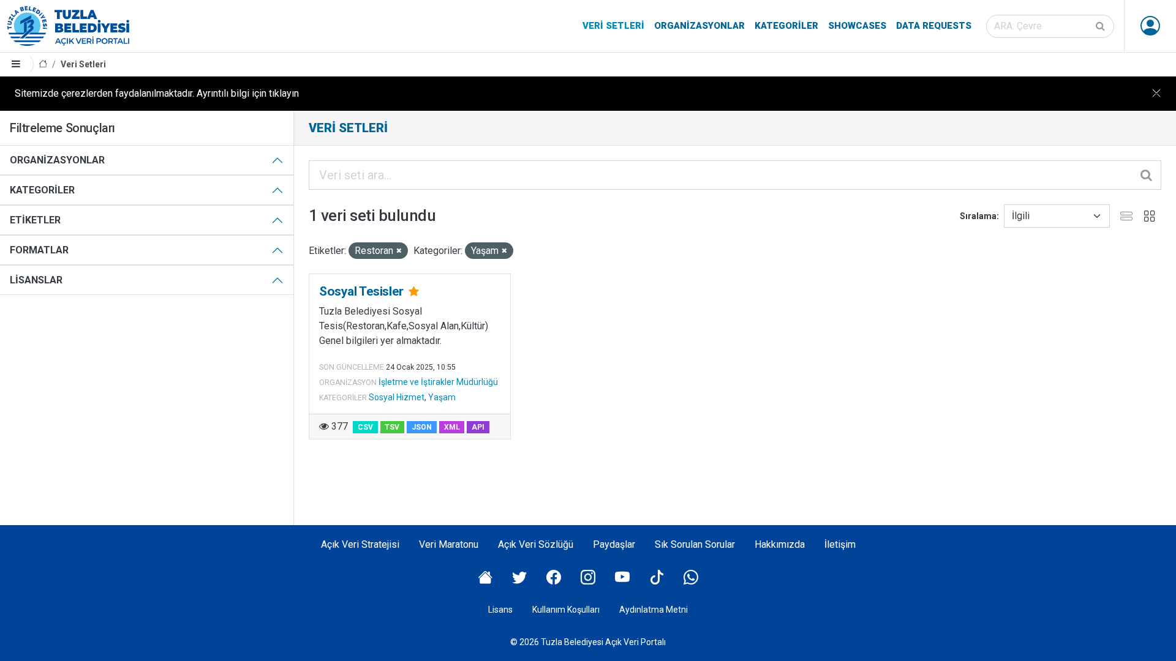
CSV (365, 427)
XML (452, 427)
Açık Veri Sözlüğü (535, 544)
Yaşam (442, 397)
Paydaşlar (614, 544)
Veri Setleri (613, 25)
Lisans (500, 609)
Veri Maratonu (448, 544)
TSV (392, 427)
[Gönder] (1101, 26)
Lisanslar (36, 280)
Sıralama (978, 216)
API (478, 427)
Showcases (857, 25)
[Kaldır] (399, 251)
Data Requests (933, 25)
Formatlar (39, 250)
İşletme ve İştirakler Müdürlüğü (438, 382)
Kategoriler (786, 25)
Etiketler (35, 220)
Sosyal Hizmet (396, 397)
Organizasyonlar (699, 25)
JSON (422, 427)
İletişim (840, 544)
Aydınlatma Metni (653, 609)
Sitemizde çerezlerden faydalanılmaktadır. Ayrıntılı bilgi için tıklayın (157, 93)
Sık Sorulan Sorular (695, 544)
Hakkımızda (780, 544)
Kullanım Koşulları (566, 609)
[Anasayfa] (43, 64)
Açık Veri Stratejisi (360, 544)
